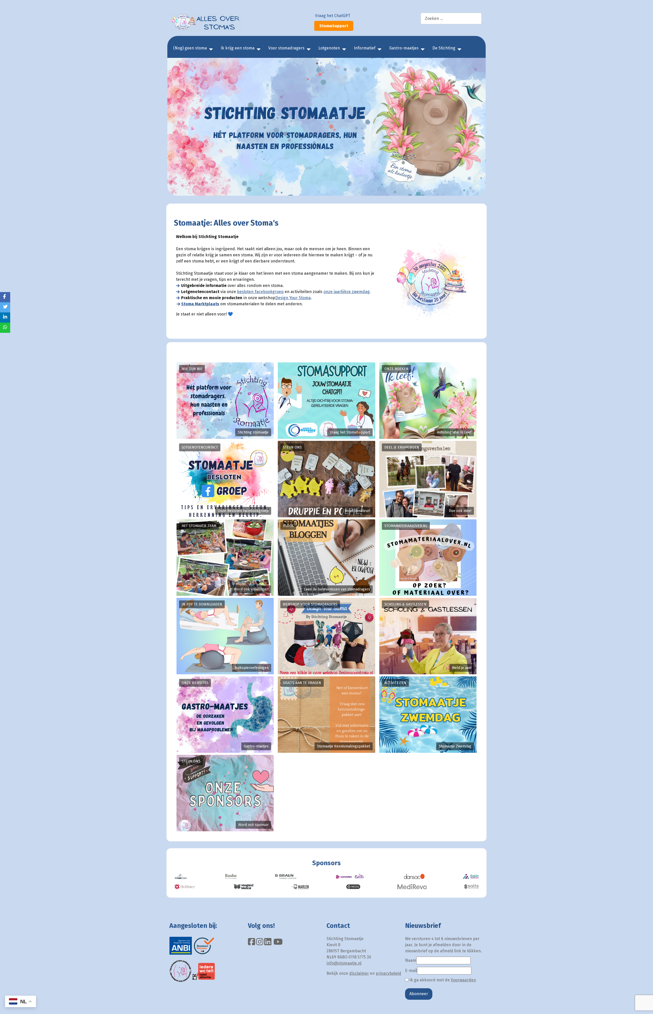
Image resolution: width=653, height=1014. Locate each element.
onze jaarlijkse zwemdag (346, 291)
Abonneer (418, 993)
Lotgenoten (329, 48)
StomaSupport (333, 25)
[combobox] (451, 18)
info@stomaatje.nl (343, 963)
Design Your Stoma (293, 297)
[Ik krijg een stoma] (258, 49)
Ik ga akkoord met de (442, 980)
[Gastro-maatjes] (422, 49)
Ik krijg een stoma (238, 48)
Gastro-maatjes (404, 48)
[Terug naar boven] (644, 1004)
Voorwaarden (463, 980)
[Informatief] (378, 49)
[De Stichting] (458, 49)
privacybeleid (388, 973)
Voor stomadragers (286, 48)
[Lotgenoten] (343, 49)
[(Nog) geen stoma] (210, 49)
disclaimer (359, 973)
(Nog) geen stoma (190, 48)
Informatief (364, 48)
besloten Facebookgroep (260, 291)
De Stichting (443, 48)
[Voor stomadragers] (308, 49)
